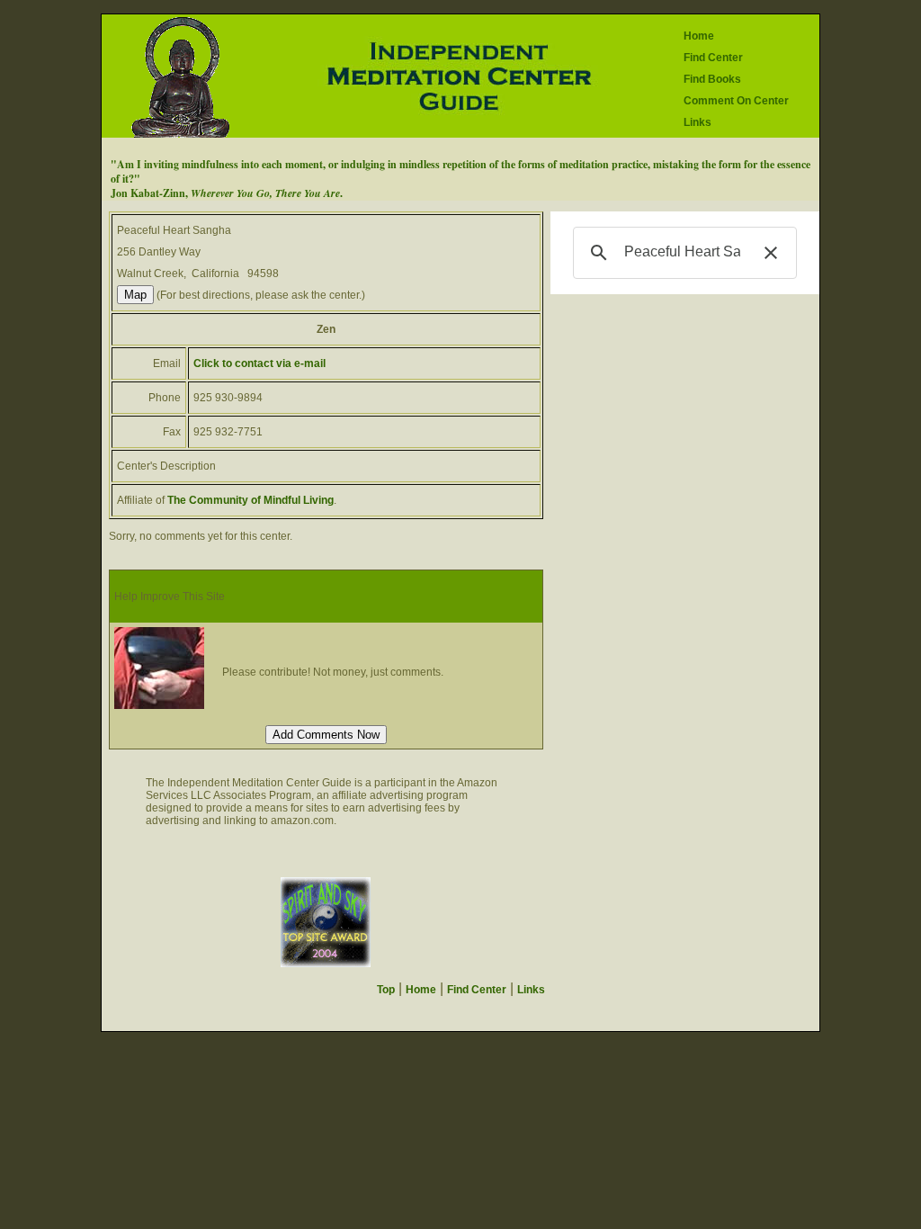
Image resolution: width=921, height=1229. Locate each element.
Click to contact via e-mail (259, 363)
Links (697, 122)
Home (699, 36)
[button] (770, 253)
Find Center (713, 57)
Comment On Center (736, 100)
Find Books (712, 79)
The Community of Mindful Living (250, 500)
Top (386, 989)
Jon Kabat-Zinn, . (227, 193)
